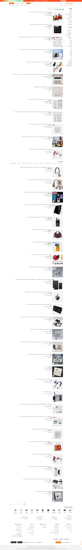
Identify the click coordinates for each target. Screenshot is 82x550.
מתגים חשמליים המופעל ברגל (48, 163)
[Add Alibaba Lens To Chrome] (58, 542)
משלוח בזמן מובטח (56, 529)
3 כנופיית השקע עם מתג (13, 163)
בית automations (68, 518)
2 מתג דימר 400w (25, 516)
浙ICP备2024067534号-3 (62, 548)
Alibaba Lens (66, 542)
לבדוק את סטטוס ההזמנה (18, 529)
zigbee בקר (19, 163)
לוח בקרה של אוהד (39, 516)
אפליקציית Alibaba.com (26, 542)
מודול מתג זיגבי (69, 519)
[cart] (20, 3)
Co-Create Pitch (69, 527)
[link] (81, 542)
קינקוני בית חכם (40, 519)
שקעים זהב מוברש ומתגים (67, 517)
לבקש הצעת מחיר (44, 527)
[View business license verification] (48, 548)
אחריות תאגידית (69, 529)
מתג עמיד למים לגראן (54, 518)
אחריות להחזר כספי (56, 527)
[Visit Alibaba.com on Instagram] (15, 536)
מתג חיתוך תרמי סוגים (39, 517)
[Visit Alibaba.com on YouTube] (14, 536)
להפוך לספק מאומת (18, 530)
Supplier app (39, 542)
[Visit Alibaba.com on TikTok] (12, 536)
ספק (46, 15)
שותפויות (20, 532)
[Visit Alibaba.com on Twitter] (17, 536)
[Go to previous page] (26, 504)
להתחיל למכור (19, 527)
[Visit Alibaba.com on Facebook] (20, 536)
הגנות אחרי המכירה (56, 530)
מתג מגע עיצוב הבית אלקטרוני (23, 517)
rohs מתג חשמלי (54, 517)
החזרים (33, 530)
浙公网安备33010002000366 (55, 548)
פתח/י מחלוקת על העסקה (30, 529)
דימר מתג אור (69, 516)
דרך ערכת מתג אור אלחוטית (30, 163)
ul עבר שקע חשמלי (54, 516)
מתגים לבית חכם (24, 163)
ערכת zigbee (36, 163)
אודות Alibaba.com (68, 524)
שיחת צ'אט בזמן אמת (31, 527)
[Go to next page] (12, 504)
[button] (31, 3)
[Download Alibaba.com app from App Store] (19, 542)
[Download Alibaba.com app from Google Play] (13, 542)
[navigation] (68, 256)
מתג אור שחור (41, 163)
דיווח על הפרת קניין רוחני (31, 532)
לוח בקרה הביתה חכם (60, 163)
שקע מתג (55, 519)
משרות (70, 530)
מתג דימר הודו (54, 163)
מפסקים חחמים (25, 518)
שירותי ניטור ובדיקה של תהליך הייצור (54, 532)
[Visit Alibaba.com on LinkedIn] (19, 536)
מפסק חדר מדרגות (39, 518)
